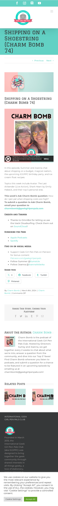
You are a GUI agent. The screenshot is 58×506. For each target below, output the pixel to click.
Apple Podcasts (18, 237)
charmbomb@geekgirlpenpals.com (23, 208)
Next (48, 60)
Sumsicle (35, 261)
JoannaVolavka (36, 264)
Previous (39, 60)
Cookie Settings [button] (13, 499)
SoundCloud (20, 226)
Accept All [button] (30, 499)
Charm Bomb (13, 290)
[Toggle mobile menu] (52, 11)
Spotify (14, 240)
